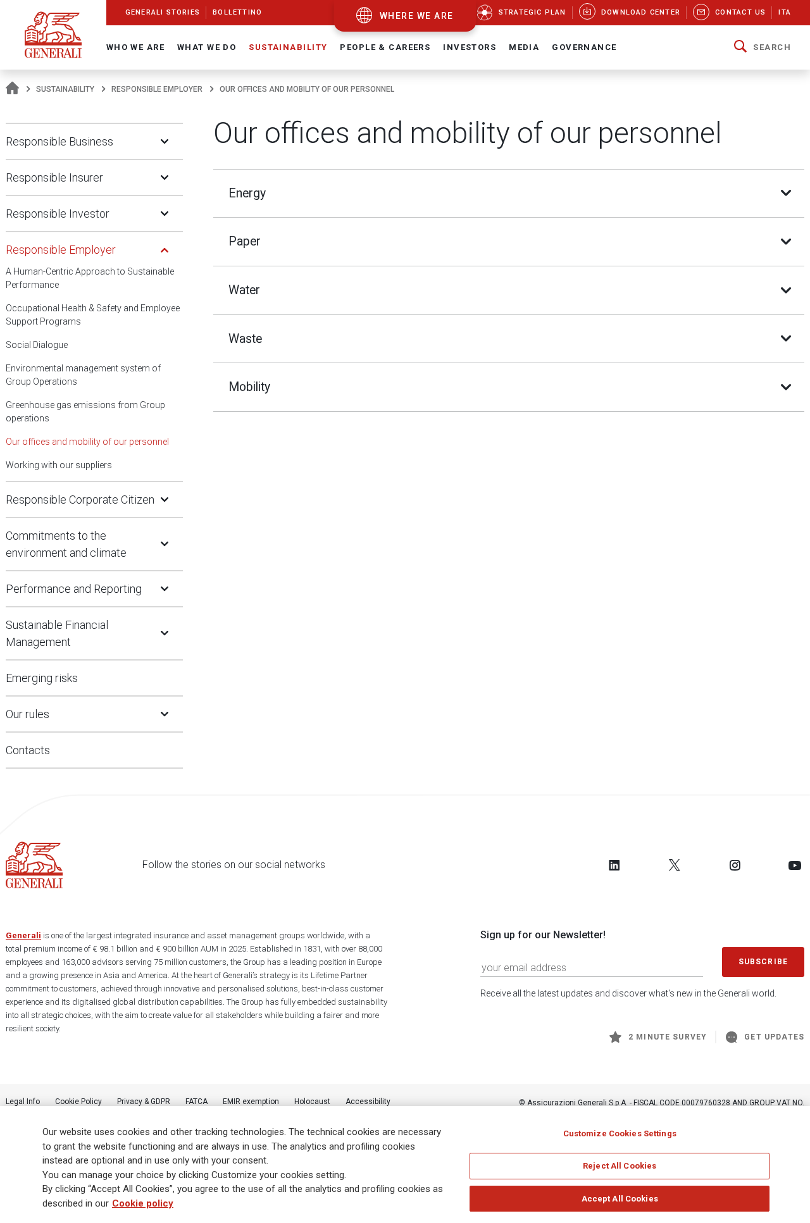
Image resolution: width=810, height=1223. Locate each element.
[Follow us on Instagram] (734, 864)
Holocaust (312, 1101)
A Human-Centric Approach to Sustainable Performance (90, 278)
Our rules (27, 714)
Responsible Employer (156, 89)
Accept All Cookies (620, 1198)
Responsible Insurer (54, 177)
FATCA (196, 1101)
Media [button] (524, 47)
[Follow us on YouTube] (794, 864)
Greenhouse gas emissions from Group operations (85, 411)
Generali (23, 935)
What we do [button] (206, 47)
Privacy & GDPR (143, 1101)
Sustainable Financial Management (57, 633)
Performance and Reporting (74, 588)
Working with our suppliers (59, 465)
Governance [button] (584, 47)
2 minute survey (667, 1037)
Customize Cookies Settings (619, 1133)
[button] (762, 47)
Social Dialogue (37, 345)
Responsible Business (59, 141)
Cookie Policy (78, 1101)
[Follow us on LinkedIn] (614, 864)
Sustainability (65, 89)
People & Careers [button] (385, 47)
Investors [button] (469, 47)
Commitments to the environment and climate (66, 544)
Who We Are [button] (135, 47)
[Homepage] (12, 89)
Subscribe (763, 961)
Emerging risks (42, 678)
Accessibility (368, 1101)
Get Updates (774, 1037)
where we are (417, 16)
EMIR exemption (251, 1101)
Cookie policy (142, 1203)
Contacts (28, 750)
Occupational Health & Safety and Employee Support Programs (93, 314)
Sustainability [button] (288, 47)
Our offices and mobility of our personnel (87, 442)
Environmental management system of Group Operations (83, 375)
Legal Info (23, 1101)
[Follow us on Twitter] (674, 864)
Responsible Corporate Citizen (80, 499)
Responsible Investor (57, 213)
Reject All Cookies (619, 1165)
